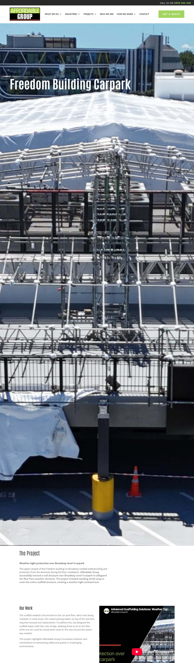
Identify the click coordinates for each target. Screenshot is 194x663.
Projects (89, 14)
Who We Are (107, 14)
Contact (144, 14)
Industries (71, 14)
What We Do (52, 14)
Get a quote (171, 14)
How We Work (125, 14)
